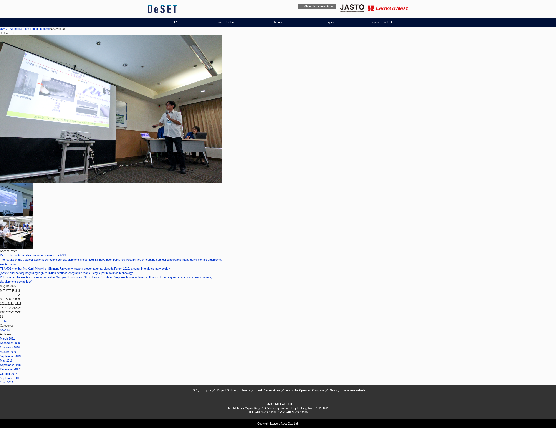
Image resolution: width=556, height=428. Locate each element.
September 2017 (10, 378)
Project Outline (226, 22)
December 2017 (10, 369)
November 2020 (10, 347)
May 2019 (6, 360)
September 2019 (10, 356)
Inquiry (330, 22)
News (333, 390)
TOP (174, 22)
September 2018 (10, 365)
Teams (278, 22)
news (5, 330)
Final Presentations (268, 390)
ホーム (4, 28)
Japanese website (382, 22)
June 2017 (6, 382)
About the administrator (319, 6)
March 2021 (7, 338)
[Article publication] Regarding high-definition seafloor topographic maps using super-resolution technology (66, 273)
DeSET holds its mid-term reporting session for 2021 (33, 255)
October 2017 (8, 373)
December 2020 (10, 343)
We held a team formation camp (29, 28)
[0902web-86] (111, 181)
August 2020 (8, 351)
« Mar (3, 321)
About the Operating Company (305, 390)
